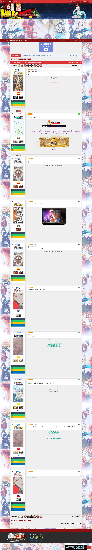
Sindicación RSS (31, 530)
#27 (78, 332)
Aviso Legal (37, 530)
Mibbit (41, 540)
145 (70, 62)
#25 (78, 244)
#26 (78, 287)
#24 (78, 201)
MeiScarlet (18, 379)
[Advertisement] (46, 29)
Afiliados (42, 530)
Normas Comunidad (9, 530)
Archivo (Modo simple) (23, 530)
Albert (17, 287)
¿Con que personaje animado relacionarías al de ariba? (81, 40)
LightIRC (32, 540)
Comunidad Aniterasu (53, 40)
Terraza (61, 40)
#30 (78, 471)
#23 (78, 158)
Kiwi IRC (36, 540)
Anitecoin (29, 1)
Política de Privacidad (49, 530)
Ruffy (18, 201)
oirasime (18, 332)
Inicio (5, 1)
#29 (78, 424)
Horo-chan (17, 158)
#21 (78, 69)
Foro (11, 1)
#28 (78, 379)
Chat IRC (15, 1)
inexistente (17, 69)
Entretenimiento (68, 40)
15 (25, 59)
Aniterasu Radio (22, 1)
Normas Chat (16, 530)
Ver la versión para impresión (17, 523)
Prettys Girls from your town (32, 293)
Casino (34, 1)
